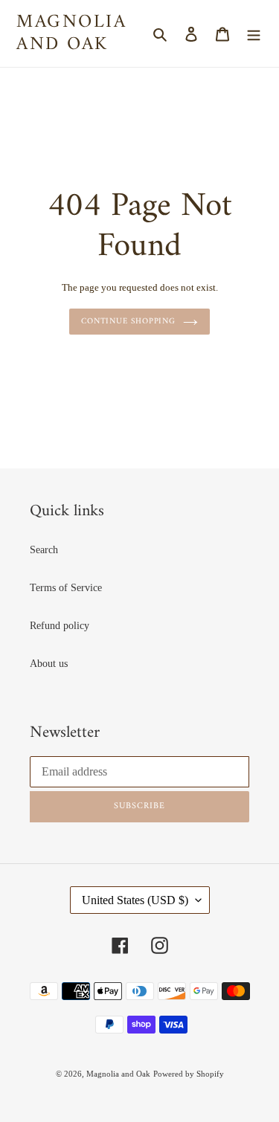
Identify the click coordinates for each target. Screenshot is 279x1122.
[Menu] (253, 33)
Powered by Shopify (188, 1073)
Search (44, 549)
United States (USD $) (135, 900)
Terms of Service (66, 587)
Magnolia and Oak (71, 33)
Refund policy (59, 625)
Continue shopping (128, 321)
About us (49, 663)
